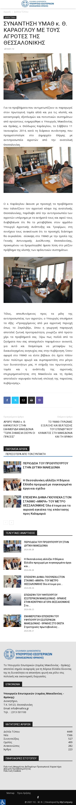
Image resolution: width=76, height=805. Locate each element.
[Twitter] (15, 400)
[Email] (23, 400)
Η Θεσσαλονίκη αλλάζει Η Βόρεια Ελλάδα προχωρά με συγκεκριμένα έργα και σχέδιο (47, 484)
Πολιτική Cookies (12, 771)
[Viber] (39, 400)
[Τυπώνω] (31, 400)
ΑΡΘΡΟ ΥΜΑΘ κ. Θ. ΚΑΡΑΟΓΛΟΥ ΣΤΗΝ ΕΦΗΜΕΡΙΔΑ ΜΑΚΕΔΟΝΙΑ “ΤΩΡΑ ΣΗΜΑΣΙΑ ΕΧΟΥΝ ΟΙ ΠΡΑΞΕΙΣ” (19, 429)
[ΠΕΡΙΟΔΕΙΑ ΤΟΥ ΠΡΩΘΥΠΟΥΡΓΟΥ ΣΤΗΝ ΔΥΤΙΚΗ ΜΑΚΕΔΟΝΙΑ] (12, 467)
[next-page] (11, 522)
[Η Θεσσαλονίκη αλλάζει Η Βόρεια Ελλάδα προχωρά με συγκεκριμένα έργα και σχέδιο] (12, 484)
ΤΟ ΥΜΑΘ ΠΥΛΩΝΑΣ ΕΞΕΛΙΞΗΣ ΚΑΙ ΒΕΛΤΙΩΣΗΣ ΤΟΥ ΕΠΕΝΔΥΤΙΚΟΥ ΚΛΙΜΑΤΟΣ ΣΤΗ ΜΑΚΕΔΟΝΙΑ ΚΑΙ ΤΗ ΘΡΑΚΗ (55, 429)
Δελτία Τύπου (21, 11)
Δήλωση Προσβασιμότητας (17, 769)
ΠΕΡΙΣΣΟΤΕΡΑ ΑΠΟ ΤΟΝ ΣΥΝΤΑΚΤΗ (26, 454)
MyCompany (66, 802)
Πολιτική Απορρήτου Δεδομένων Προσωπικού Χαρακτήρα (32, 766)
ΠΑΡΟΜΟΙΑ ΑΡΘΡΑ (16, 449)
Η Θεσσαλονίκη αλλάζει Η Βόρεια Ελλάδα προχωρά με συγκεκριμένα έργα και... (47, 563)
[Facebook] (7, 400)
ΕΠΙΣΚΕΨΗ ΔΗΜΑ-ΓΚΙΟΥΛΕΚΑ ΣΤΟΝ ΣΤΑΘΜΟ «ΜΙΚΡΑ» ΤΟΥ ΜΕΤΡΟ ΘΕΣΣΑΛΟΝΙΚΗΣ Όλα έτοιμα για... (44, 581)
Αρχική (7, 11)
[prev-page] (6, 522)
